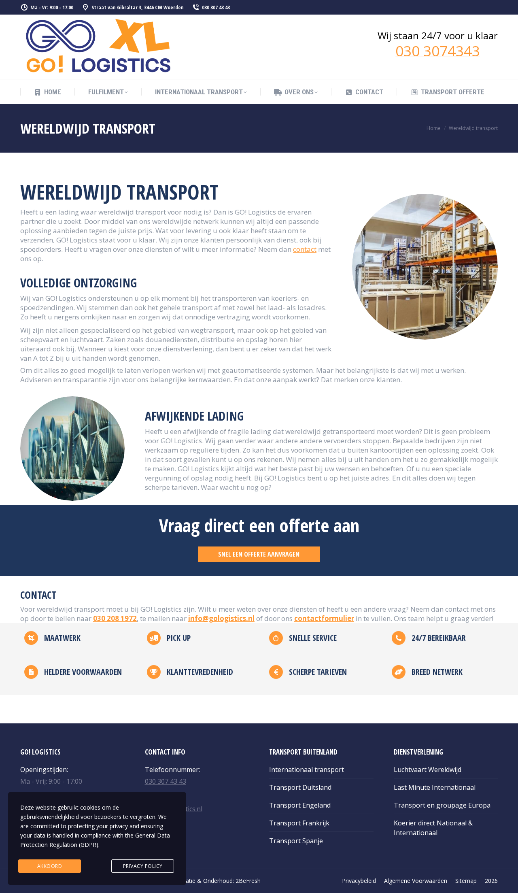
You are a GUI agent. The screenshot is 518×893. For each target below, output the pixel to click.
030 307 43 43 (216, 7)
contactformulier (324, 618)
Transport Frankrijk (299, 823)
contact (304, 249)
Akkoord (49, 866)
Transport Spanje (296, 840)
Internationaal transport (306, 769)
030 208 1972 (115, 618)
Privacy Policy (143, 866)
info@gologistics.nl (221, 618)
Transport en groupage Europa (442, 805)
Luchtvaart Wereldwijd (427, 769)
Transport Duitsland (300, 787)
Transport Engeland (300, 805)
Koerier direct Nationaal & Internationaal (433, 828)
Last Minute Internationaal (435, 787)
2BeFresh (248, 880)
